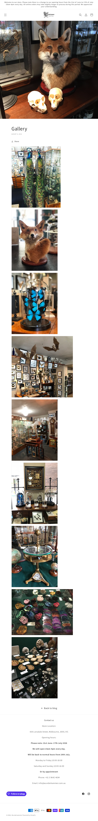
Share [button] (16, 141)
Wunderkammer (17, 815)
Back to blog (50, 708)
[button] (5, 15)
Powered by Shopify (29, 815)
